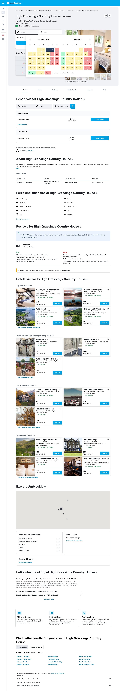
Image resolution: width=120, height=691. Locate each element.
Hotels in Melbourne (85, 656)
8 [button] (81, 54)
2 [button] (43, 49)
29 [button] (39, 68)
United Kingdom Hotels (27, 10)
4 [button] (52, 49)
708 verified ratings (32, 26)
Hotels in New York (23, 662)
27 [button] (30, 68)
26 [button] (57, 63)
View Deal (57, 303)
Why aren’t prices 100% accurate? (28, 686)
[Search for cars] (3, 16)
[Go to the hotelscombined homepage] (14, 3)
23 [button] (43, 63)
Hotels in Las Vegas (23, 656)
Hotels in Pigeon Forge (24, 659)
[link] (29, 327)
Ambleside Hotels (71, 10)
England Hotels (43, 10)
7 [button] (34, 54)
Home (17, 10)
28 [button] (34, 68)
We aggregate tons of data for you (28, 682)
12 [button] (57, 54)
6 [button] (72, 54)
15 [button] (39, 58)
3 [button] (90, 49)
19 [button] (57, 58)
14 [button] (34, 58)
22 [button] (39, 63)
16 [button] (43, 58)
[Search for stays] (3, 12)
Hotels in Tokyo (53, 664)
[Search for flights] (3, 9)
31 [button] (90, 68)
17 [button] (48, 58)
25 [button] (52, 63)
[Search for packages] (3, 20)
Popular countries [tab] (36, 647)
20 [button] (30, 63)
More (17, 168)
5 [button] (67, 54)
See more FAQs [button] (49, 599)
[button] (3, 3)
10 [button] (48, 54)
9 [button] (43, 54)
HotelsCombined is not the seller (28, 679)
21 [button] (34, 63)
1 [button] (81, 49)
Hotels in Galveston (23, 664)
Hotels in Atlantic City (55, 662)
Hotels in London (84, 662)
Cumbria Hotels (58, 10)
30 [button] (43, 68)
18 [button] (52, 58)
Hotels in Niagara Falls (86, 664)
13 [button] (30, 58)
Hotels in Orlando (53, 659)
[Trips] (3, 30)
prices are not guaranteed (57, 673)
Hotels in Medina (84, 659)
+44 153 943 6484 (21, 23)
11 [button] (52, 54)
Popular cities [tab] (22, 647)
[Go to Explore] (3, 24)
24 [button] (48, 63)
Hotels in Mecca (53, 656)
